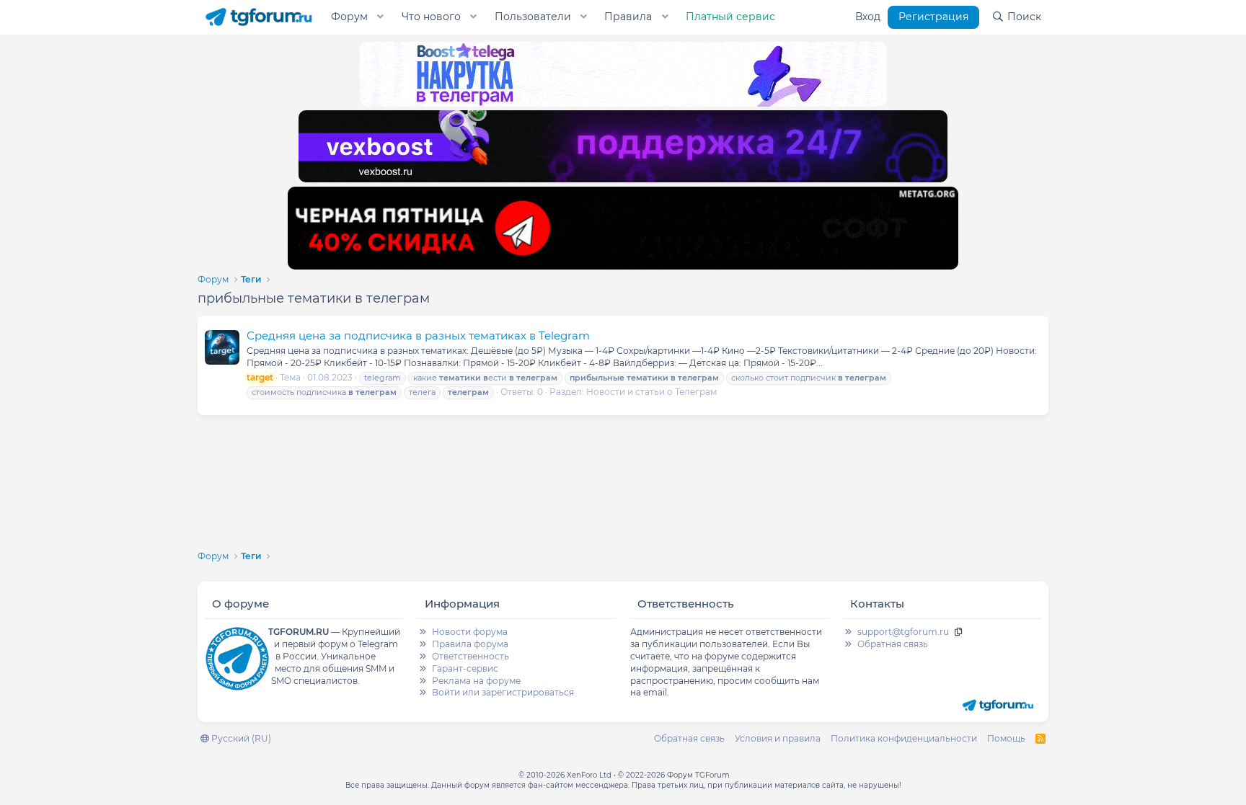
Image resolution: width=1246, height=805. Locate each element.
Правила (628, 16)
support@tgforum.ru (903, 631)
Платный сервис (730, 16)
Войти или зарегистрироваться (503, 692)
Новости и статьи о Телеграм (651, 391)
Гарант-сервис (465, 668)
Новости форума (470, 631)
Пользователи (533, 16)
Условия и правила (778, 738)
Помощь (1006, 738)
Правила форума (470, 644)
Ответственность (470, 656)
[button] (381, 17)
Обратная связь (892, 644)
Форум (349, 16)
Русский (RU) (240, 738)
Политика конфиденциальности (904, 738)
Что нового (431, 16)
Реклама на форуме (476, 680)
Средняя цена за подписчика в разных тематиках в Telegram (418, 335)
